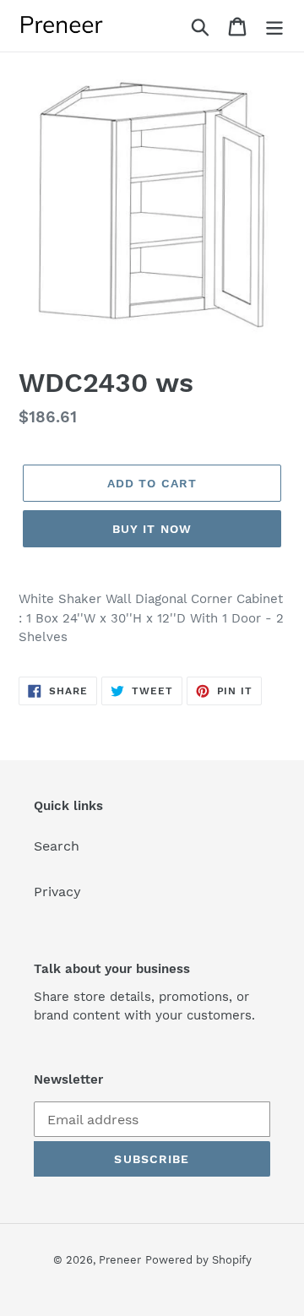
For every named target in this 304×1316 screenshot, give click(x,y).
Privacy (57, 892)
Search (56, 846)
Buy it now (152, 529)
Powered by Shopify (198, 1259)
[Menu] (274, 26)
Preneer (120, 1259)
